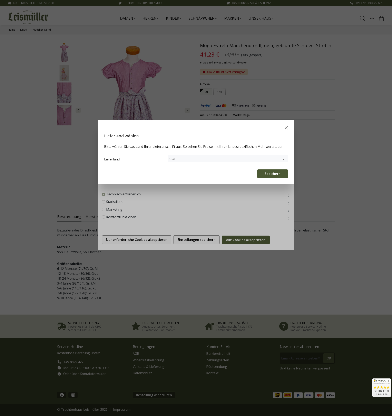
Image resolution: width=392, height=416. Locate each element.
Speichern (273, 173)
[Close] (286, 127)
